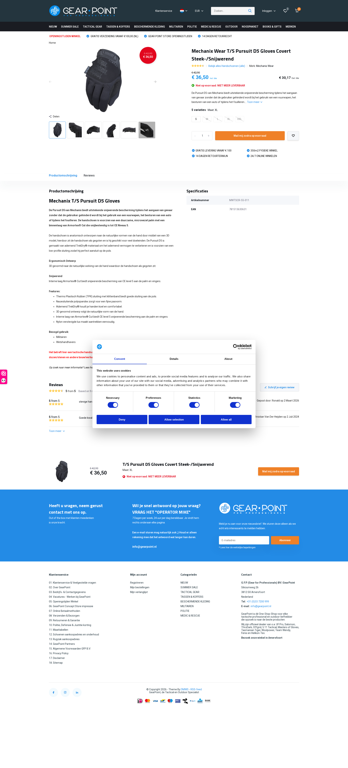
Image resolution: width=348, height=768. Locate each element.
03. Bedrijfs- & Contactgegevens (67, 592)
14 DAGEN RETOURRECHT (217, 36)
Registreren (137, 582)
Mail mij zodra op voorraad (250, 135)
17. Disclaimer (57, 658)
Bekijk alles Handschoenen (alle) (226, 65)
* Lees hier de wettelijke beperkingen (237, 547)
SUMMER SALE (70, 26)
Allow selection (174, 419)
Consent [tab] (119, 358)
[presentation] (50, 81)
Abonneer (285, 540)
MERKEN (291, 26)
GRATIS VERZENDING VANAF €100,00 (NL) (114, 36)
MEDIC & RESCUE (211, 26)
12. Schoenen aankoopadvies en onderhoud (74, 634)
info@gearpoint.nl (144, 546)
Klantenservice (163, 10)
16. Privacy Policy (59, 653)
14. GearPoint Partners (62, 643)
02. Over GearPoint (59, 587)
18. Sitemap (56, 662)
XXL (239, 119)
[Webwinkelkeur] (295, 689)
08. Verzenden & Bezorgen (64, 615)
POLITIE (192, 26)
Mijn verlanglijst (139, 592)
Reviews (89, 175)
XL (228, 119)
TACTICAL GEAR (92, 26)
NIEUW (53, 26)
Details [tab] (174, 358)
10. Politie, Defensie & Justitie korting (70, 625)
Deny (122, 419)
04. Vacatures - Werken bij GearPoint (69, 596)
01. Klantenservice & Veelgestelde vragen (72, 582)
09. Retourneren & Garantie (64, 620)
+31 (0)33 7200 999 (258, 601)
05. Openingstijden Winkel (63, 601)
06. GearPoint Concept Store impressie (71, 606)
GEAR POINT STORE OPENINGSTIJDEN (170, 36)
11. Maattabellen (58, 629)
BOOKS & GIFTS (272, 26)
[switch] (153, 405)
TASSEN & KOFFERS (118, 26)
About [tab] (228, 358)
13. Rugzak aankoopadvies (64, 639)
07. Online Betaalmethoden (64, 610)
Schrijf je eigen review (281, 387)
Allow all (226, 419)
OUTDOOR (231, 26)
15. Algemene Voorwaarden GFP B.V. (70, 648)
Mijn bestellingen (139, 587)
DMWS (184, 689)
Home (52, 42)
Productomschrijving (63, 175)
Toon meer (253, 102)
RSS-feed (196, 689)
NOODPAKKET (250, 26)
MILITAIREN (176, 26)
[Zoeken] (250, 11)
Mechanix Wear (265, 65)
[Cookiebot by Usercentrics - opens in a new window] (236, 346)
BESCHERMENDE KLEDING (149, 26)
